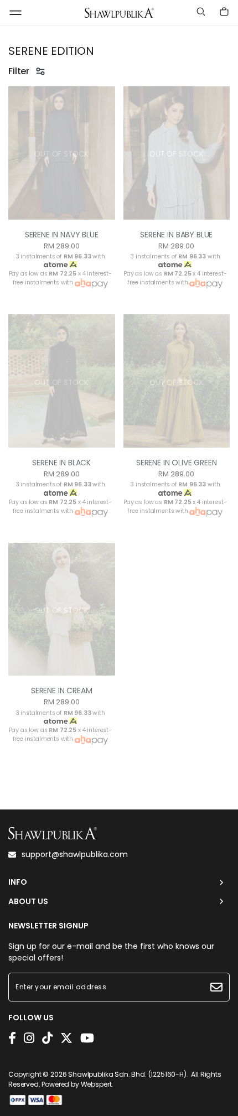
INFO (17, 882)
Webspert (96, 1084)
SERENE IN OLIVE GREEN (176, 462)
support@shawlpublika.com (75, 854)
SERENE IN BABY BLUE (176, 234)
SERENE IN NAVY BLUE (62, 234)
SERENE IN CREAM (61, 690)
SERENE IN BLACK (61, 462)
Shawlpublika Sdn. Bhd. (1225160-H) (127, 1074)
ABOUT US (28, 901)
